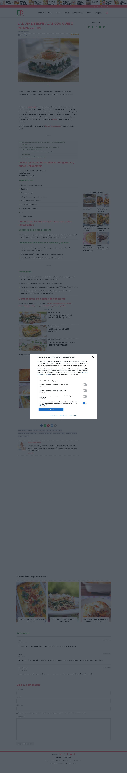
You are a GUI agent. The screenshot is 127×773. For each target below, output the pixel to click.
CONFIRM (51, 409)
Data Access (63, 415)
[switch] (85, 384)
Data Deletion (53, 415)
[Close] (93, 357)
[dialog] (63, 386)
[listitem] (63, 381)
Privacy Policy (73, 415)
